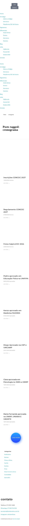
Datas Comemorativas (10, 472)
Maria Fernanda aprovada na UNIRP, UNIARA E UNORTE (14, 416)
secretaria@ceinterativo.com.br (10, 511)
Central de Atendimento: (11, 1)
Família (6, 463)
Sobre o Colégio (7, 19)
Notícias (6, 457)
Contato (2, 58)
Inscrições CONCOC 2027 (14, 178)
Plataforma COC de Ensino (11, 24)
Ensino (5, 35)
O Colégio (3, 17)
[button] (14, 61)
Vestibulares (7, 454)
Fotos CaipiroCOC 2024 (13, 244)
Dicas (5, 469)
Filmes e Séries (8, 460)
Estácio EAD (6, 54)
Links (1, 47)
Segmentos (3, 27)
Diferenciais (3, 30)
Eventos (5, 41)
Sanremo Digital (16, 519)
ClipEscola (6, 49)
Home (2, 14)
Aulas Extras (6, 33)
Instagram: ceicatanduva (8, 514)
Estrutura (6, 21)
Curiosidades (7, 474)
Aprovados (12, 281)
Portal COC (6, 52)
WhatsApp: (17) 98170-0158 (9, 508)
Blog (1, 44)
